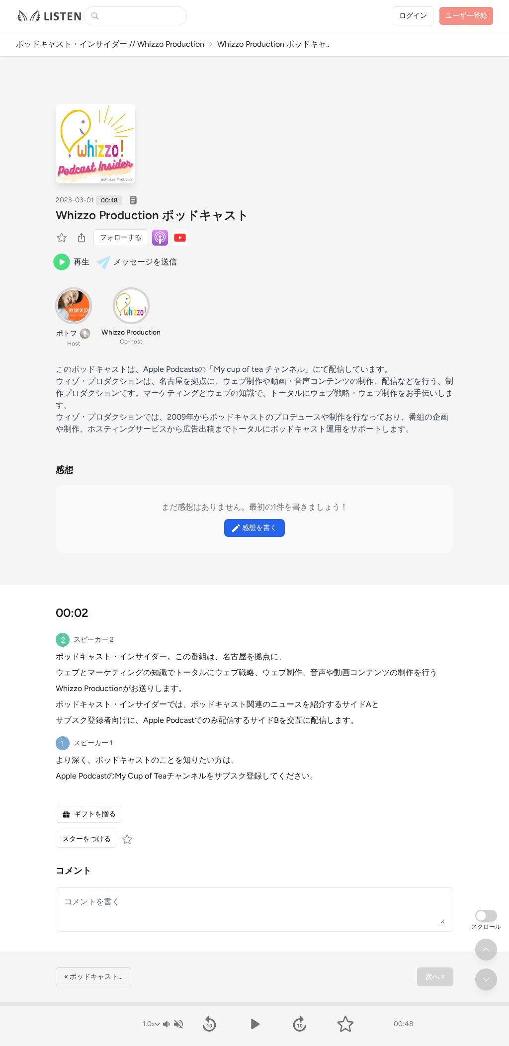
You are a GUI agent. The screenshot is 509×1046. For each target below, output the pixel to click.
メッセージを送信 (145, 261)
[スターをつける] (63, 238)
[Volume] (172, 1024)
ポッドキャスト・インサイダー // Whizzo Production (110, 44)
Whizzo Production (131, 332)
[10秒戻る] (209, 1024)
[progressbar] (254, 1004)
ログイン (413, 15)
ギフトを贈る (95, 814)
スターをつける (86, 839)
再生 (81, 261)
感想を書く (259, 527)
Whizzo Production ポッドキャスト (152, 215)
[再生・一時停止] (254, 1024)
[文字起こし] (133, 200)
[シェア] (81, 238)
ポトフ (66, 333)
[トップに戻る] (486, 949)
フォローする (121, 237)
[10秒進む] (300, 1024)
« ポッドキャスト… (93, 976)
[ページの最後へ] (486, 979)
